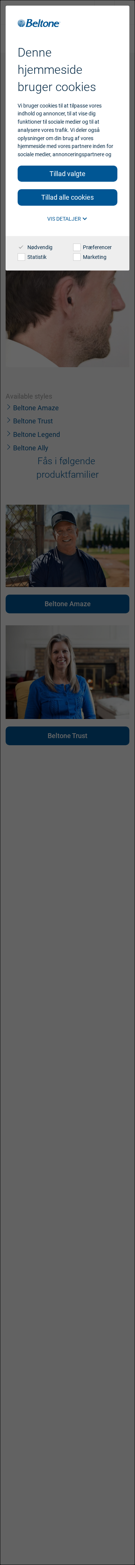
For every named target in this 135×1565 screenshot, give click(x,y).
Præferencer (97, 247)
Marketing (94, 257)
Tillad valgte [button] (68, 174)
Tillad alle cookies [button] (67, 197)
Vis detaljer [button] (64, 219)
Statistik (36, 257)
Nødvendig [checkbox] (39, 247)
